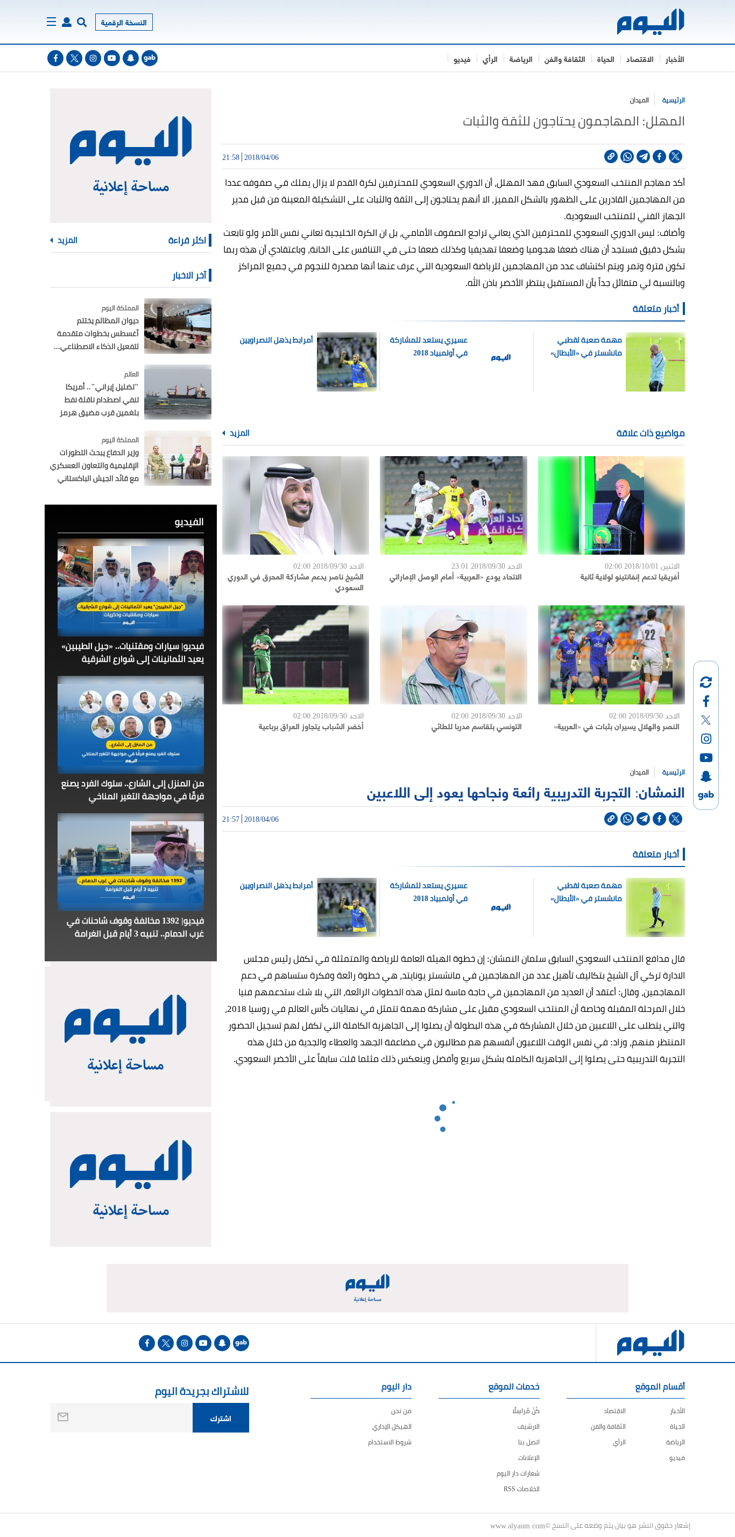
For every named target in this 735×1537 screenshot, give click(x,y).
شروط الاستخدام (390, 1442)
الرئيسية (673, 100)
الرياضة (521, 58)
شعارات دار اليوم (518, 1473)
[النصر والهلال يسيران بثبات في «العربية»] (611, 654)
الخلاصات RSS (522, 1489)
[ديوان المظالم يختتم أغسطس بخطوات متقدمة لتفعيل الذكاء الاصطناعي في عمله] (177, 326)
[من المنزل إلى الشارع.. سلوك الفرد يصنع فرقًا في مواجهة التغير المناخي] (131, 725)
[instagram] (93, 58)
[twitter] (74, 58)
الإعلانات (529, 1457)
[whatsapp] (627, 156)
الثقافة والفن (565, 58)
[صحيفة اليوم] (641, 22)
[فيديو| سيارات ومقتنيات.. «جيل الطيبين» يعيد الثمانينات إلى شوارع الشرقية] (131, 588)
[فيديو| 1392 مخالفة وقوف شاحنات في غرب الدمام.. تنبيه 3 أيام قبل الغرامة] (131, 862)
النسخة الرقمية (124, 22)
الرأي (490, 58)
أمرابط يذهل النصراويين (276, 339)
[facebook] (55, 58)
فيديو (462, 58)
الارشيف (529, 1426)
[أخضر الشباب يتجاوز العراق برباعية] (295, 654)
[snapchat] (131, 58)
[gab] (150, 58)
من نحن (401, 1411)
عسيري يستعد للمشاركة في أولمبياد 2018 (429, 346)
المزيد (239, 433)
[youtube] (112, 58)
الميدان (639, 100)
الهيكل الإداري (392, 1426)
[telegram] (643, 156)
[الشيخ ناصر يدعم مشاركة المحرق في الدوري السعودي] (295, 505)
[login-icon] (67, 22)
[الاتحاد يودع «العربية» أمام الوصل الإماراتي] (453, 505)
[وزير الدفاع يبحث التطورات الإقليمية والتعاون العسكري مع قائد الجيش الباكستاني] (177, 458)
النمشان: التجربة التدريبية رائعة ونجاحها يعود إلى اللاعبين (526, 791)
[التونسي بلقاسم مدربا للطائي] (453, 654)
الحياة (605, 58)
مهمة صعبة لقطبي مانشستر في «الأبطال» (585, 346)
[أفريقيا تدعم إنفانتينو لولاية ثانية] (611, 505)
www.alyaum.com (517, 1525)
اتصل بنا (529, 1442)
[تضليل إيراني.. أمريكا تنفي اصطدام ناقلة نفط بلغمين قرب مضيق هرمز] (177, 392)
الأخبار (675, 58)
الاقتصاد (640, 58)
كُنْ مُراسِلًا (526, 1411)
